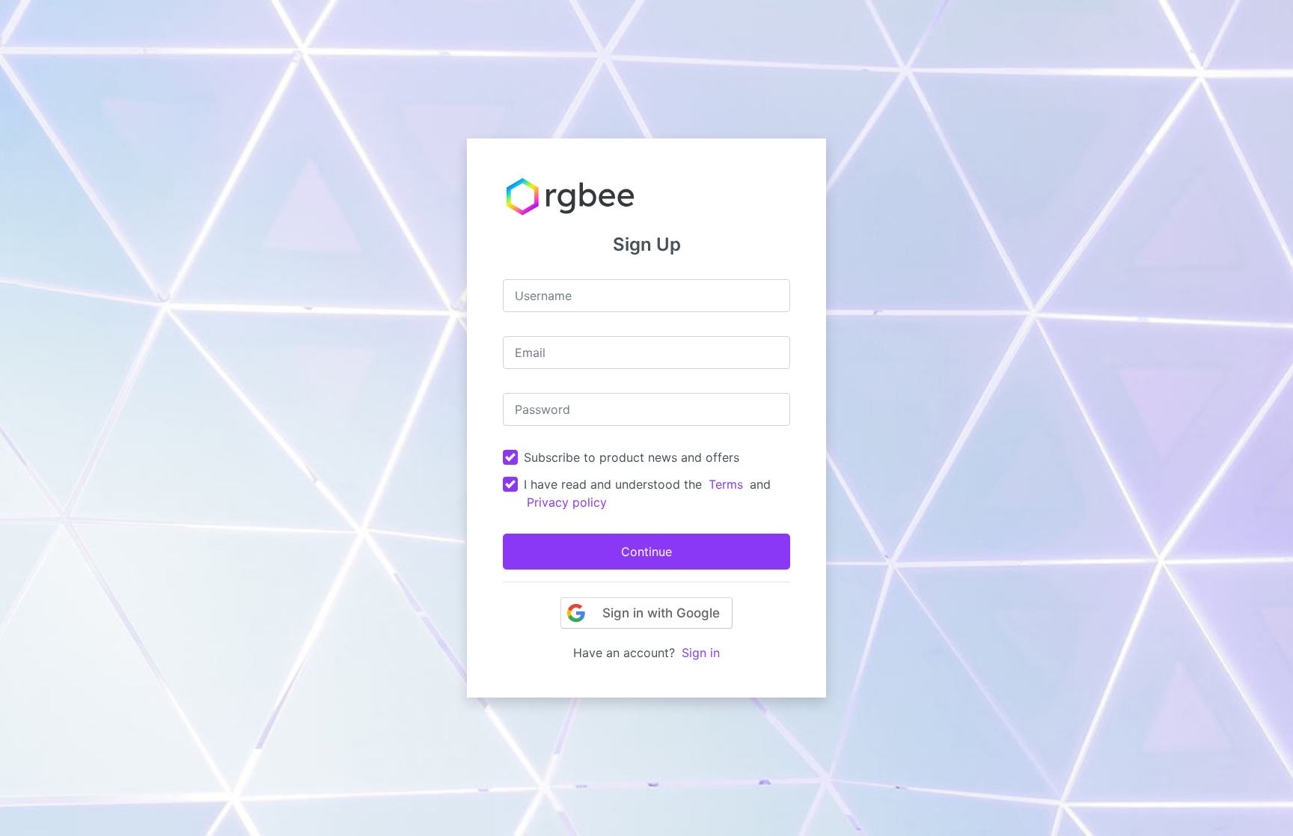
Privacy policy (567, 502)
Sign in (701, 652)
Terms (726, 484)
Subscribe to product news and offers (631, 457)
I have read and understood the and (647, 493)
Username (543, 295)
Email (530, 352)
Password (542, 409)
